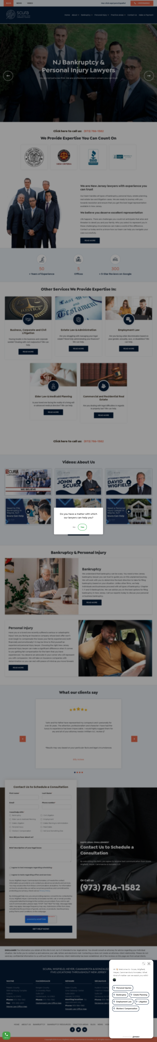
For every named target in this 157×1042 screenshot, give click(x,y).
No (74, 527)
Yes (82, 527)
